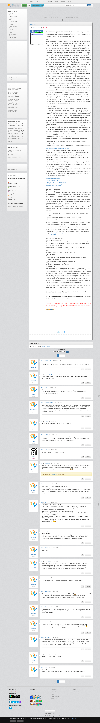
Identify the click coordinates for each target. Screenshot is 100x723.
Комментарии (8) (12, 206)
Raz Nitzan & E (11, 93)
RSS (64, 20)
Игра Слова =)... (11, 155)
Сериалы (11, 29)
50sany (33, 674)
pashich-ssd (33, 367)
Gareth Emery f (11, 89)
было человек (46, 346)
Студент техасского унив (14, 130)
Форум (69, 1)
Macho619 (33, 567)
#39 (42, 360)
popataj (33, 427)
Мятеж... (10, 95)
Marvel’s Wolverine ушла (13, 138)
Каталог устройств (55, 692)
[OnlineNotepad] (31, 697)
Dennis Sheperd (11, 107)
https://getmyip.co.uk (52, 180)
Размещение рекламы (76, 691)
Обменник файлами (13, 16)
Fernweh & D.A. (11, 104)
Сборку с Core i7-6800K (14, 133)
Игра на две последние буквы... (14, 157)
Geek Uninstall (11, 96)
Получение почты (34, 691)
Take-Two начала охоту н (14, 136)
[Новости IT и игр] (34, 705)
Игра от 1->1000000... (12, 148)
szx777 (33, 660)
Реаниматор (53, 691)
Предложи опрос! (21, 206)
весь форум (11, 160)
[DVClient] (37, 697)
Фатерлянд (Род (11, 99)
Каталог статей (12, 34)
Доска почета (54, 698)
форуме (16, 147)
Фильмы (11, 27)
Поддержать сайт (13, 77)
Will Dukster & (11, 91)
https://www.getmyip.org (53, 178)
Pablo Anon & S (11, 92)
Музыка (11, 24)
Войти (24, 5)
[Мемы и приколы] (34, 697)
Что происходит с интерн (14, 127)
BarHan (33, 509)
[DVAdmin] (31, 704)
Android (50, 1)
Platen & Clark (11, 111)
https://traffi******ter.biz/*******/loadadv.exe (58, 148)
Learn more (74, 718)
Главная (31, 1)
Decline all (20, 721)
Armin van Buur (11, 100)
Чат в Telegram (50, 309)
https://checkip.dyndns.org (53, 185)
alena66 (33, 456)
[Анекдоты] (37, 702)
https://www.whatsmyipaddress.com (56, 182)
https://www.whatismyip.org (54, 184)
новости (17, 121)
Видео (56, 1)
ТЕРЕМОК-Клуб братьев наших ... (15, 150)
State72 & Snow (11, 106)
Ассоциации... (11, 154)
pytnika (33, 441)
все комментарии (12, 169)
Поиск (10, 35)
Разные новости (13, 26)
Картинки (11, 31)
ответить (89, 369)
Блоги (52, 694)
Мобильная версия (50, 711)
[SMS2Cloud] (40, 697)
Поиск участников (55, 696)
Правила (74, 692)
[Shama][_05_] (33, 380)
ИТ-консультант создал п (14, 135)
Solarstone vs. (11, 103)
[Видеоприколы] (34, 702)
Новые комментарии (14, 166)
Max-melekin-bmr (49, 402)
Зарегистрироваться (37, 5)
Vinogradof (33, 537)
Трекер (44, 1)
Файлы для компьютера (14, 19)
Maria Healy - (11, 102)
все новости (11, 141)
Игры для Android (13, 21)
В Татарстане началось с (14, 128)
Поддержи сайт (12, 37)
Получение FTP (33, 692)
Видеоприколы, (11, 86)
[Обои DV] (37, 705)
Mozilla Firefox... (11, 151)
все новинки (11, 115)
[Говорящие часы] (31, 701)
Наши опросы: (12, 175)
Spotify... (10, 97)
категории (59, 20)
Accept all (13, 721)
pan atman (33, 490)
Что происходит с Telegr (14, 125)
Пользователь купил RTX (14, 131)
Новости (38, 1)
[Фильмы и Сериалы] (40, 705)
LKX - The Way (11, 108)
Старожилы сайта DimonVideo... (14, 153)
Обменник (62, 1)
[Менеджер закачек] (40, 701)
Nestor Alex (33, 469)
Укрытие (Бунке (11, 113)
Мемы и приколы (11, 88)
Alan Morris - (10, 110)
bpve (33, 394)
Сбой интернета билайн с (14, 123)
